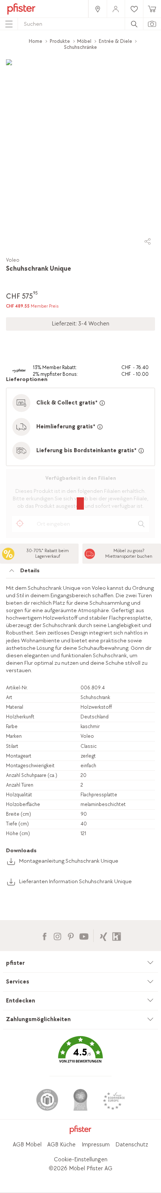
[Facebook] (44, 935)
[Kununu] (116, 935)
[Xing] (103, 935)
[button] (80, 1055)
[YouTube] (83, 935)
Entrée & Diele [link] (115, 41)
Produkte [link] (60, 41)
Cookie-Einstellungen (80, 1159)
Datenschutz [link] (131, 1144)
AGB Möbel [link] (27, 1144)
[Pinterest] (70, 935)
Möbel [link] (84, 41)
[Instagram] (57, 935)
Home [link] (35, 41)
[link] (97, 9)
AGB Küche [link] (61, 1144)
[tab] (80, 573)
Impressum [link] (96, 1144)
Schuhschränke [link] (80, 47)
